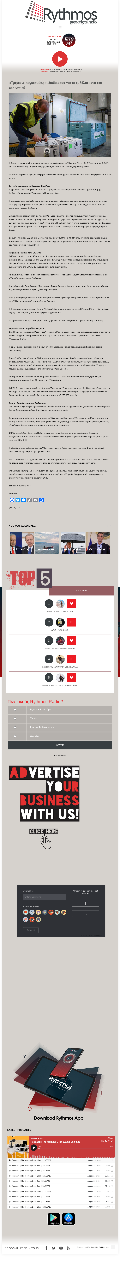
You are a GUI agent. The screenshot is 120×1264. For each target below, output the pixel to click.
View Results (60, 755)
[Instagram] (61, 1248)
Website (34, 736)
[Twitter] (53, 1248)
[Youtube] (68, 1248)
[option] (22, 543)
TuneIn (33, 718)
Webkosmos (103, 1247)
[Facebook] (46, 1248)
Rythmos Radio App (40, 709)
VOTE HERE (81, 590)
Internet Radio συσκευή (42, 727)
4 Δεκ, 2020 (15, 508)
